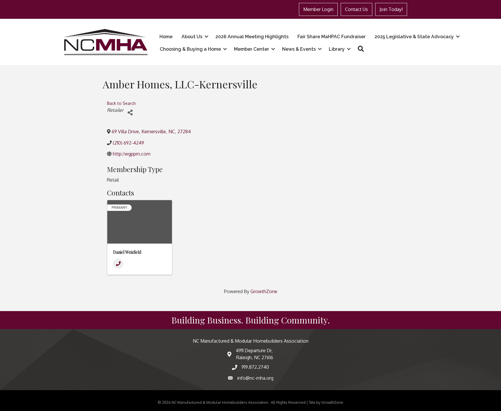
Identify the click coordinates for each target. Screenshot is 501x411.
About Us (191, 36)
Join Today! (391, 9)
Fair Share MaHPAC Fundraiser (331, 36)
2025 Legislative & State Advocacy (414, 36)
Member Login (318, 9)
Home (166, 36)
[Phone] (118, 264)
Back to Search (121, 103)
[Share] (130, 112)
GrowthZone (264, 291)
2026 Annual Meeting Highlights (251, 36)
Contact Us (356, 9)
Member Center (251, 49)
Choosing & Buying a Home (190, 49)
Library (337, 49)
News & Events (299, 49)
